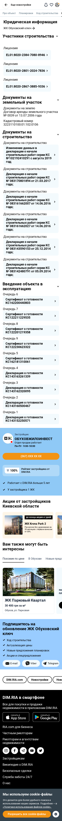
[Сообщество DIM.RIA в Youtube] (31, 750)
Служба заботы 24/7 (17, 777)
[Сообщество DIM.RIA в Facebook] (14, 750)
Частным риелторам (17, 733)
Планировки (26, 13)
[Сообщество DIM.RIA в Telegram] (23, 750)
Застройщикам (13, 758)
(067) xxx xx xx (31, 456)
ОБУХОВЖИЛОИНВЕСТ (33, 439)
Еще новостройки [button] (21, 4)
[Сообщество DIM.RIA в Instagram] (6, 750)
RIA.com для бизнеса (18, 727)
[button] (6, 4)
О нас (6, 783)
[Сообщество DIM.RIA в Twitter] (40, 750)
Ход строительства (47, 13)
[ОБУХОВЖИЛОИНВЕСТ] (8, 438)
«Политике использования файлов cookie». (27, 807)
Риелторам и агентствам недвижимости (20, 741)
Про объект (9, 13)
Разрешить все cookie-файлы (27, 814)
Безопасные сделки (17, 771)
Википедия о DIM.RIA (18, 764)
